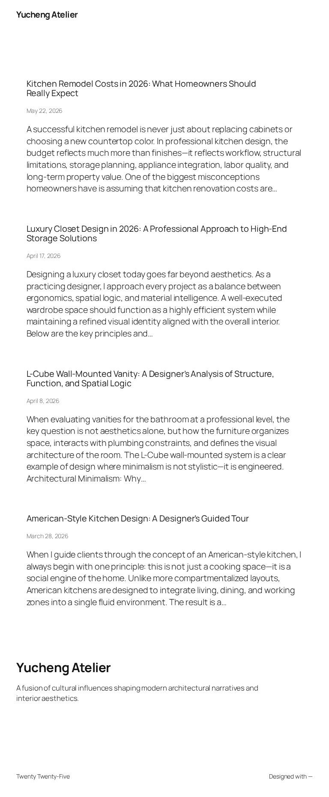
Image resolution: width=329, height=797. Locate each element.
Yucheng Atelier (47, 14)
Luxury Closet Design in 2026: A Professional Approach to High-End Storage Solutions (157, 233)
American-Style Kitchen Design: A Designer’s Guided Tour (138, 518)
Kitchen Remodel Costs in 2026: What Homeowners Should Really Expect (142, 88)
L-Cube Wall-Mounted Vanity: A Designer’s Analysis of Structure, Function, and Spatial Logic (151, 378)
